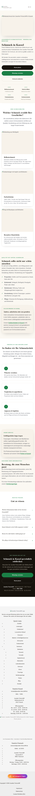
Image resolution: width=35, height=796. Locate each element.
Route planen (17, 67)
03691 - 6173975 (19, 748)
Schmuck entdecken (17, 79)
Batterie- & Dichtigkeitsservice (20, 637)
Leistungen (19, 626)
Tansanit (21, 652)
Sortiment (19, 646)
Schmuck (20, 666)
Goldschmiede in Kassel (16, 323)
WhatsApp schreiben (17, 73)
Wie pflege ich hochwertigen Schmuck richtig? (15, 540)
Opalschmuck (21, 658)
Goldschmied (20, 643)
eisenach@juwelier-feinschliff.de (19, 745)
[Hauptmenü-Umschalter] (29, 7)
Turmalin (21, 655)
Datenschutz (19, 791)
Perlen (20, 678)
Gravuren (20, 635)
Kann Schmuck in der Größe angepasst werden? (15, 527)
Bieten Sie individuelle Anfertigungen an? (13, 533)
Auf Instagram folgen (18, 776)
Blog (19, 681)
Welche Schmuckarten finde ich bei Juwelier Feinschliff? (14, 511)
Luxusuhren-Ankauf (20, 632)
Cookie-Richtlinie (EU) (19, 794)
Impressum (19, 788)
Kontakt (19, 683)
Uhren (20, 669)
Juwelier (19, 623)
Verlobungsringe (11, 484)
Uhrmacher (20, 640)
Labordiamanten (20, 663)
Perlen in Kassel (25, 453)
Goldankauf (20, 629)
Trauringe (20, 672)
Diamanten (20, 660)
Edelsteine (20, 649)
